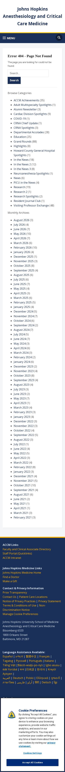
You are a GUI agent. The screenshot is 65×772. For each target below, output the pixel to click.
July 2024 (19, 334)
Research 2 (20, 192)
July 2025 (19, 279)
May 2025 (20, 288)
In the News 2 (22, 164)
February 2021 (23, 517)
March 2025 (21, 298)
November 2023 (24, 371)
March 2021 (21, 513)
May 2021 (20, 503)
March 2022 (21, 462)
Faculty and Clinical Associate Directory (27, 549)
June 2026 (20, 229)
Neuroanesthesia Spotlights (31, 173)
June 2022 (20, 449)
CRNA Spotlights (24, 128)
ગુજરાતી (55, 678)
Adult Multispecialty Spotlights (33, 105)
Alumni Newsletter (25, 109)
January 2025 (22, 307)
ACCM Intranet (12, 558)
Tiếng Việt (9, 665)
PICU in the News (24, 182)
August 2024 (21, 330)
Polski (30, 678)
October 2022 (22, 430)
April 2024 (20, 348)
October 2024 (22, 321)
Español (8, 656)
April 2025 (20, 293)
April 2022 (20, 458)
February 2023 (23, 412)
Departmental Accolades (29, 132)
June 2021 (20, 499)
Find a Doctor (11, 577)
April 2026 (20, 238)
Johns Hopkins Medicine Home (22, 572)
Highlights (20, 146)
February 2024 (23, 357)
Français (44, 656)
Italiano (49, 661)
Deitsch (46, 682)
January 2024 (22, 362)
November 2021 (24, 481)
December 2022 (23, 421)
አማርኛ (19, 656)
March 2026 (21, 243)
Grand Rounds (23, 141)
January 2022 (22, 471)
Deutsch (18, 678)
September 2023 (24, 380)
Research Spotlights (26, 196)
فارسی (21, 682)
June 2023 (20, 394)
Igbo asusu (53, 665)
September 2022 (24, 435)
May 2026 (20, 234)
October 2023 (22, 375)
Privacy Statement (49, 601)
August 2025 (21, 275)
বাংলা (22, 669)
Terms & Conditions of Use (19, 605)
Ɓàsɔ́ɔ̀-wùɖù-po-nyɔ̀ (30, 665)
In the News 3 (22, 169)
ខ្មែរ (55, 682)
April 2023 (20, 403)
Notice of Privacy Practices (19, 601)
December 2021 (23, 476)
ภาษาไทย (8, 682)
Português (35, 661)
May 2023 (20, 398)
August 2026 (21, 220)
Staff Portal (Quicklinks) (17, 553)
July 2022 (19, 444)
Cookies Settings (32, 753)
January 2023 (22, 417)
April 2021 (20, 508)
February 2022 (23, 467)
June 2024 (20, 339)
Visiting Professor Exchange (31, 205)
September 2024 (24, 325)
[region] (32, 734)
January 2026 (22, 252)
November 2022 (24, 426)
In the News (21, 160)
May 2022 (20, 453)
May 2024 (20, 343)
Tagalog (8, 661)
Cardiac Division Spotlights (30, 114)
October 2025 (22, 266)
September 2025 (24, 270)
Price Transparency (15, 592)
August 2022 (21, 440)
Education (20, 137)
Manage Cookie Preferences (20, 614)
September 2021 (24, 490)
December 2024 (23, 311)
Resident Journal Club (27, 201)
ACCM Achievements (26, 100)
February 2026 (23, 247)
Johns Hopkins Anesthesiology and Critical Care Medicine (32, 16)
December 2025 (23, 256)
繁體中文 (31, 656)
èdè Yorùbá (10, 669)
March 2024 (21, 353)
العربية (6, 678)
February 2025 (23, 302)
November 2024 (24, 316)
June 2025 (20, 284)
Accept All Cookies (32, 762)
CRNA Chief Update (26, 123)
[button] (9, 38)
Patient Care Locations (33, 597)
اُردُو (30, 682)
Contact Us (9, 597)
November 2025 (24, 261)
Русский (21, 661)
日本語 (30, 669)
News (17, 178)
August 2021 (21, 494)
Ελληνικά (42, 678)
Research (19, 187)
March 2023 (21, 407)
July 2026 (19, 224)
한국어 (41, 669)
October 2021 (22, 485)
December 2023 (23, 366)
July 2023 (19, 389)
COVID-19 (20, 118)
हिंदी (37, 682)
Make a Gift (10, 581)
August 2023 (21, 385)
